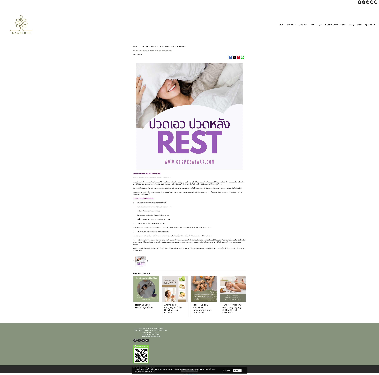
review (359, 25)
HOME (281, 25)
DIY (312, 25)
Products (303, 25)
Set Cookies (226, 370)
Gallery (351, 25)
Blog (319, 25)
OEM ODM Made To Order (335, 25)
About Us (291, 25)
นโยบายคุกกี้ (150, 371)
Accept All (237, 370)
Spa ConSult (370, 25)
